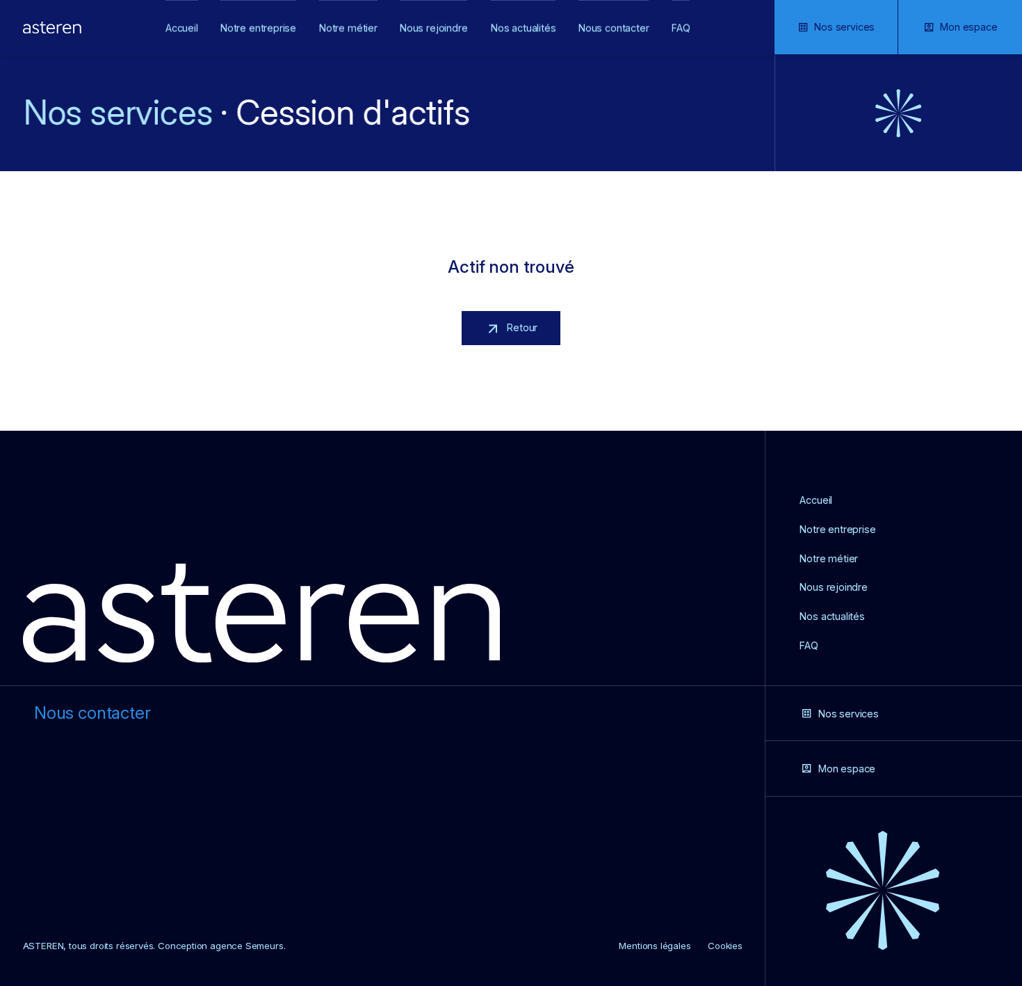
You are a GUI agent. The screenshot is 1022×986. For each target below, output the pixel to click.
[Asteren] (52, 27)
